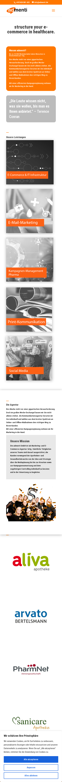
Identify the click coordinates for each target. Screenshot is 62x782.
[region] (31, 756)
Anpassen (31, 767)
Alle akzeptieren (31, 759)
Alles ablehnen (31, 775)
